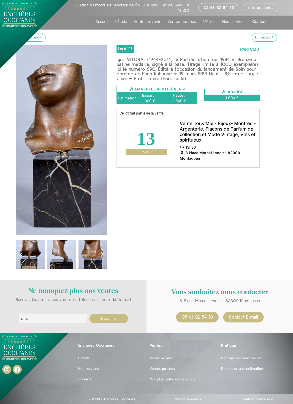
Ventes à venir (147, 21)
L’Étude (121, 21)
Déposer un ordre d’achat (241, 358)
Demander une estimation (242, 368)
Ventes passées (182, 21)
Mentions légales (188, 399)
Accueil (101, 21)
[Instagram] (6, 369)
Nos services (233, 21)
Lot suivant (263, 37)
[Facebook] (17, 369)
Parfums (249, 49)
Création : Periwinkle (256, 399)
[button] (21, 254)
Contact (259, 21)
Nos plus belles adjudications (172, 379)
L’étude (84, 358)
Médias (209, 21)
